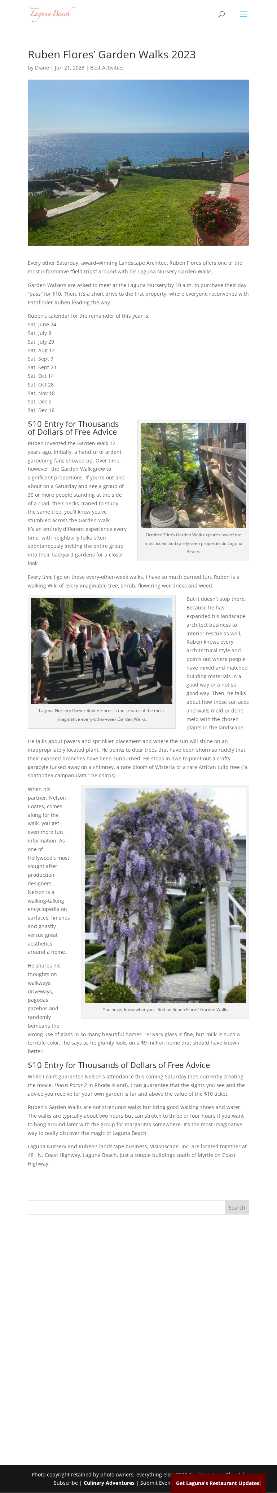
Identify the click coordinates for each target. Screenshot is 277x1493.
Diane (42, 67)
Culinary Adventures (109, 1482)
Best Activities (107, 67)
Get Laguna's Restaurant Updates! (218, 1483)
